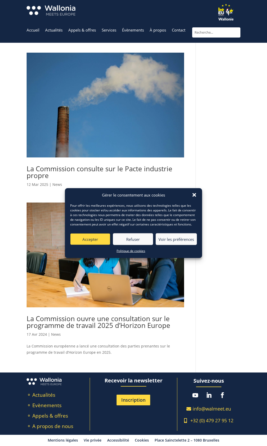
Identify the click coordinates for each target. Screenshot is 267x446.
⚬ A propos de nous (50, 426)
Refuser (133, 239)
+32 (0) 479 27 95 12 (211, 420)
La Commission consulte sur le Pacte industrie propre (99, 172)
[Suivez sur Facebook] (222, 395)
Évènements (133, 30)
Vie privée (92, 441)
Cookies (142, 441)
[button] (194, 195)
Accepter (90, 239)
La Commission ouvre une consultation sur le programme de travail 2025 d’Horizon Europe (98, 322)
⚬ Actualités (41, 395)
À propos (158, 30)
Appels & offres (82, 30)
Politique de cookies (131, 251)
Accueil (33, 30)
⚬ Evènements (44, 405)
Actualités (54, 30)
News (57, 184)
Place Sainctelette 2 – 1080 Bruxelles (187, 441)
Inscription (133, 400)
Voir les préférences (176, 239)
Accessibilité (118, 441)
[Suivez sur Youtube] (195, 395)
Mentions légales (63, 441)
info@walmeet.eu (212, 409)
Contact (178, 30)
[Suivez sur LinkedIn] (209, 395)
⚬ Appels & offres (47, 415)
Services (109, 30)
